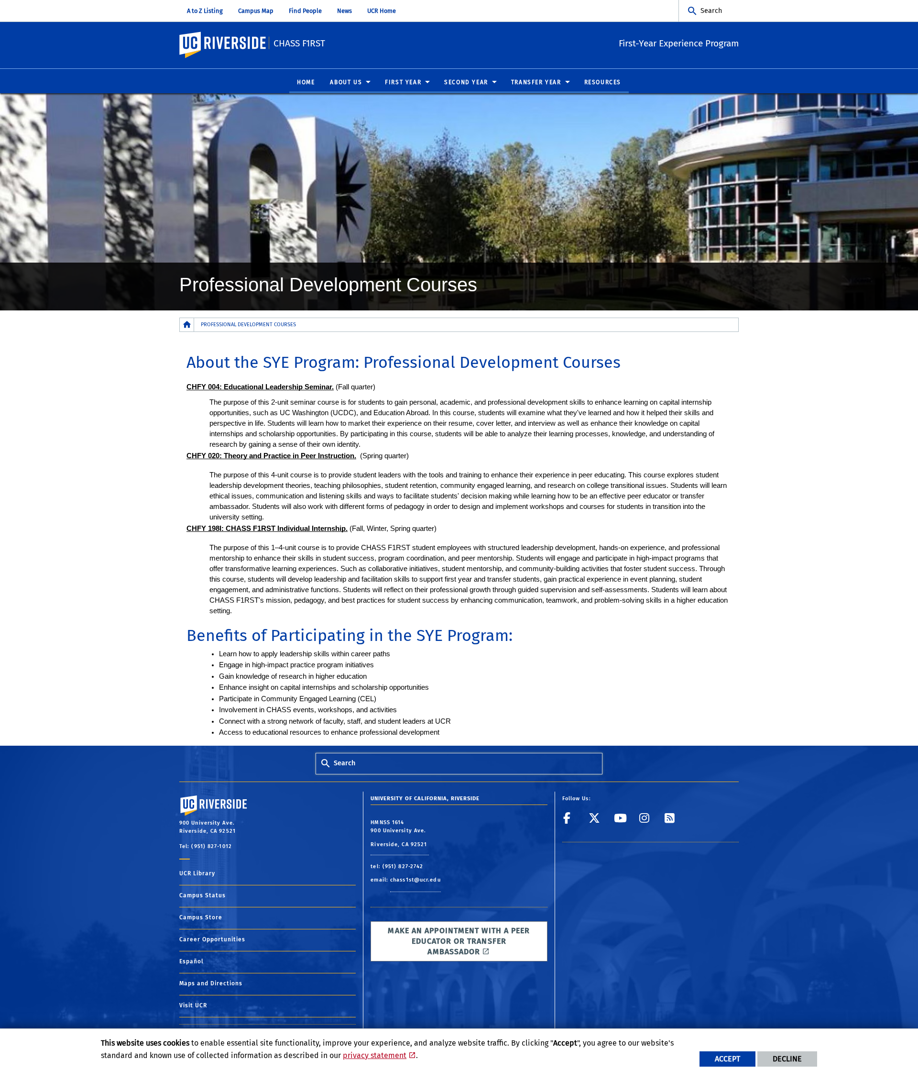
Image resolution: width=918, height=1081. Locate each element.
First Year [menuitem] (403, 82)
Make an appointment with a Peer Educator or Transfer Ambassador (459, 941)
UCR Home (381, 10)
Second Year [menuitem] (466, 82)
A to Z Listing (205, 10)
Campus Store (200, 917)
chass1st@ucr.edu (415, 880)
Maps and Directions (210, 983)
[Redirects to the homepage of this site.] (187, 324)
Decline (787, 1058)
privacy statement (374, 1055)
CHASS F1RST (299, 43)
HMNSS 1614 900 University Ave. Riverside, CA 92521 (400, 833)
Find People (305, 10)
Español (191, 961)
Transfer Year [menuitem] (536, 82)
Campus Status (202, 895)
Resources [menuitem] (602, 82)
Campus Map (255, 10)
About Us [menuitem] (346, 82)
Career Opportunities (212, 939)
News (344, 10)
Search (711, 11)
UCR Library (197, 873)
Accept (727, 1058)
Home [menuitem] (306, 82)
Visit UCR (193, 1005)
